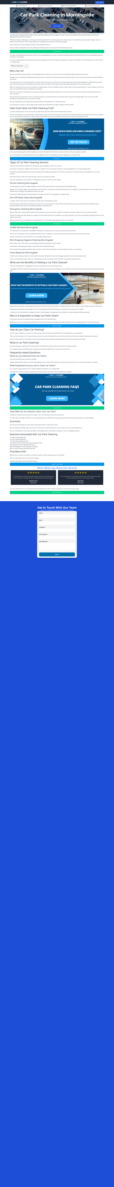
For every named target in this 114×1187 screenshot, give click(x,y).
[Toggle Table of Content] (25, 66)
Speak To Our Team (57, 464)
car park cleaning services (28, 45)
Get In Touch (99, 2)
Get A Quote (57, 224)
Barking (35, 461)
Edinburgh (18, 461)
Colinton (12, 461)
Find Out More (57, 326)
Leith (23, 461)
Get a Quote (57, 26)
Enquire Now (57, 408)
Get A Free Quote (57, 492)
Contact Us (57, 158)
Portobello (29, 461)
